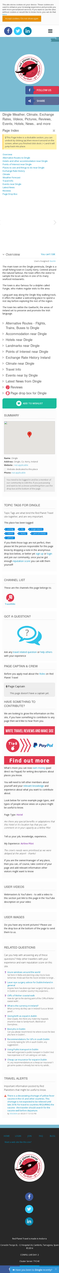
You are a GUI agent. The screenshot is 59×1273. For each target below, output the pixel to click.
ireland (10, 533)
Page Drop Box (10, 193)
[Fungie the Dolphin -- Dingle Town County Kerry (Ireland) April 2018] (10, 209)
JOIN (30, 1136)
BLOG (52, 1136)
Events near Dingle (12, 184)
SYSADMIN (14, 1113)
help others (46, 652)
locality (23, 533)
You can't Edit (48, 254)
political (10, 538)
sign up (39, 553)
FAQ (41, 1136)
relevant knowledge (33, 785)
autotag (10, 529)
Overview (7, 154)
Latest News (9, 187)
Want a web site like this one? (18, 1142)
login (49, 553)
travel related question (25, 652)
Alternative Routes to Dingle (16, 157)
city (22, 529)
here (4, 14)
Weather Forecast (11, 177)
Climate (6, 174)
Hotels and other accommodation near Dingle (25, 161)
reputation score (21, 561)
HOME (7, 1136)
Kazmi (53, 261)
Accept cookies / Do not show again (21, 18)
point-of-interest (39, 533)
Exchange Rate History (14, 170)
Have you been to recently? (33, 1269)
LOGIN (18, 1136)
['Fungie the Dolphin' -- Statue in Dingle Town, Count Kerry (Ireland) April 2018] (10, 234)
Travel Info (8, 180)
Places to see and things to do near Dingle (23, 167)
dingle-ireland (36, 529)
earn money (39, 767)
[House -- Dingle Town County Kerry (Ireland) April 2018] (43, 222)
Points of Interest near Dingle (17, 164)
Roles (42, 673)
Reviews (7, 190)
